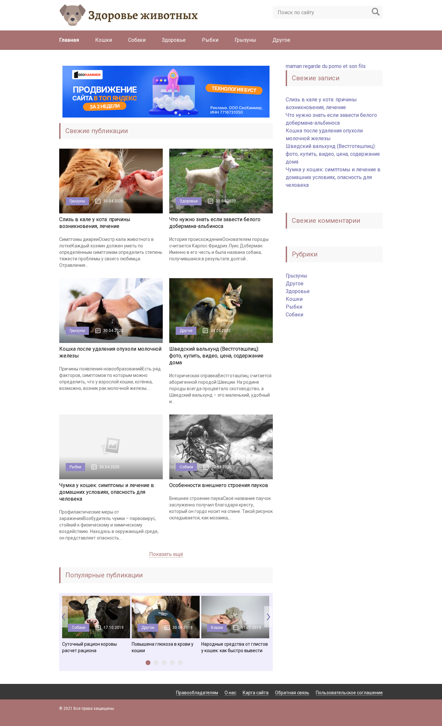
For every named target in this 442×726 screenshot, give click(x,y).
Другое (281, 40)
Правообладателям (197, 692)
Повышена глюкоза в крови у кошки (162, 647)
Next (268, 616)
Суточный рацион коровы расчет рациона (89, 647)
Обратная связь (292, 692)
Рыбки (210, 40)
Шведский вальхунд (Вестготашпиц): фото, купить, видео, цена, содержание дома (216, 356)
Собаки (137, 40)
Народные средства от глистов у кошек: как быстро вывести (234, 647)
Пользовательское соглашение (349, 692)
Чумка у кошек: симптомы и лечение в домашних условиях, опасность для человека (106, 492)
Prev (63, 616)
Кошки (103, 40)
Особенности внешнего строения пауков (218, 485)
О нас (230, 692)
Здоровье (174, 40)
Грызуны (245, 40)
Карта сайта (256, 692)
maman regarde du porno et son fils (326, 66)
